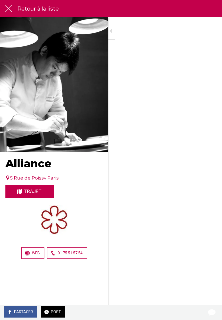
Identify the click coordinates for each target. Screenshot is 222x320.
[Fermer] (8, 8)
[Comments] (211, 312)
